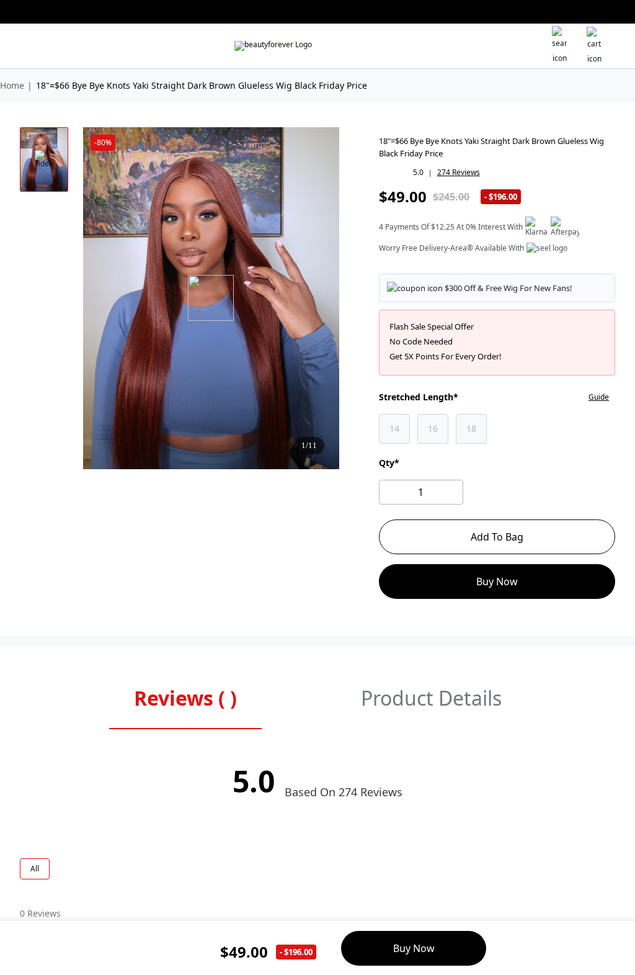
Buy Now (497, 581)
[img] (273, 46)
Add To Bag (497, 537)
